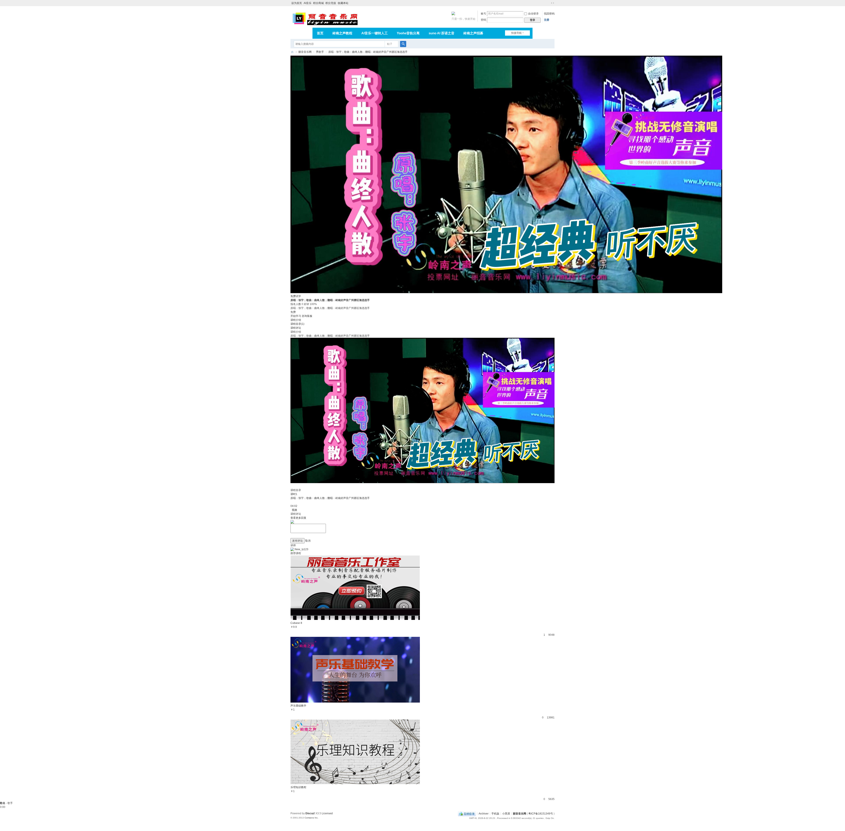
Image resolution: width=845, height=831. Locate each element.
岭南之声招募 (473, 33)
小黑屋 (506, 813)
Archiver (484, 813)
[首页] (292, 52)
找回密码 (549, 13)
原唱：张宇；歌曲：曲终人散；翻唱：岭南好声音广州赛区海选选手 (368, 51)
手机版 (495, 813)
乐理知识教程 (298, 787)
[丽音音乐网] (324, 18)
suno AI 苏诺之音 (441, 33)
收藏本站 (343, 3)
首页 (320, 33)
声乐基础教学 (298, 705)
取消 (307, 540)
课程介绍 (295, 319)
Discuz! (310, 813)
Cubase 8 (296, 623)
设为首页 (296, 3)
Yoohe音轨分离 (408, 33)
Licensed (327, 813)
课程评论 (295, 327)
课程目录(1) (297, 323)
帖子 (389, 44)
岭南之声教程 (342, 33)
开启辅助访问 (548, 3)
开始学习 (295, 316)
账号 (483, 13)
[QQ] (467, 813)
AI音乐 (307, 3)
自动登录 (533, 13)
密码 (483, 19)
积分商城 (318, 3)
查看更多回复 (298, 517)
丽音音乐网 (305, 51)
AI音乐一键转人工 (374, 33)
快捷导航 (516, 33)
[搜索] (403, 44)
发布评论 (297, 540)
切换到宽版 (553, 3)
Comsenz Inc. (311, 817)
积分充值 (330, 3)
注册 (546, 19)
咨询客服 (307, 316)
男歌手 (320, 51)
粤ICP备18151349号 (540, 813)
